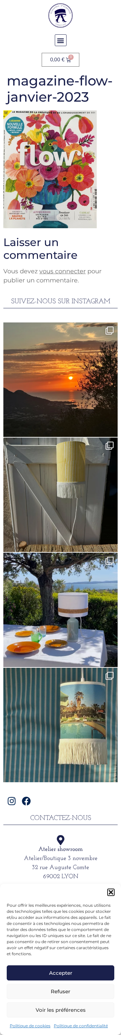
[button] (111, 892)
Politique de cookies (30, 1025)
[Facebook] (26, 801)
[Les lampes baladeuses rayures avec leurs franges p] (60, 495)
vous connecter (62, 271)
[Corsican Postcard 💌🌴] (60, 379)
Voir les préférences (61, 1010)
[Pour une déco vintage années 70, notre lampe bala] (60, 725)
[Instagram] (11, 801)
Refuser (60, 991)
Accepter (60, 973)
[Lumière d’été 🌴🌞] (60, 610)
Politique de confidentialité (81, 1025)
